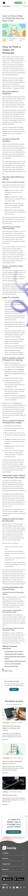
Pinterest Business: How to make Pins (14, 651)
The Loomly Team (22, 40)
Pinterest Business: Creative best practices (15, 661)
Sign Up (14, 689)
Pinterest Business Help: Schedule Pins (14, 654)
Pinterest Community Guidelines (13, 664)
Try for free (18, 2)
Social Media (5, 671)
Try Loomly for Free (13, 832)
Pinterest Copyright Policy (11, 666)
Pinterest (10, 671)
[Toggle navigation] (24, 3)
